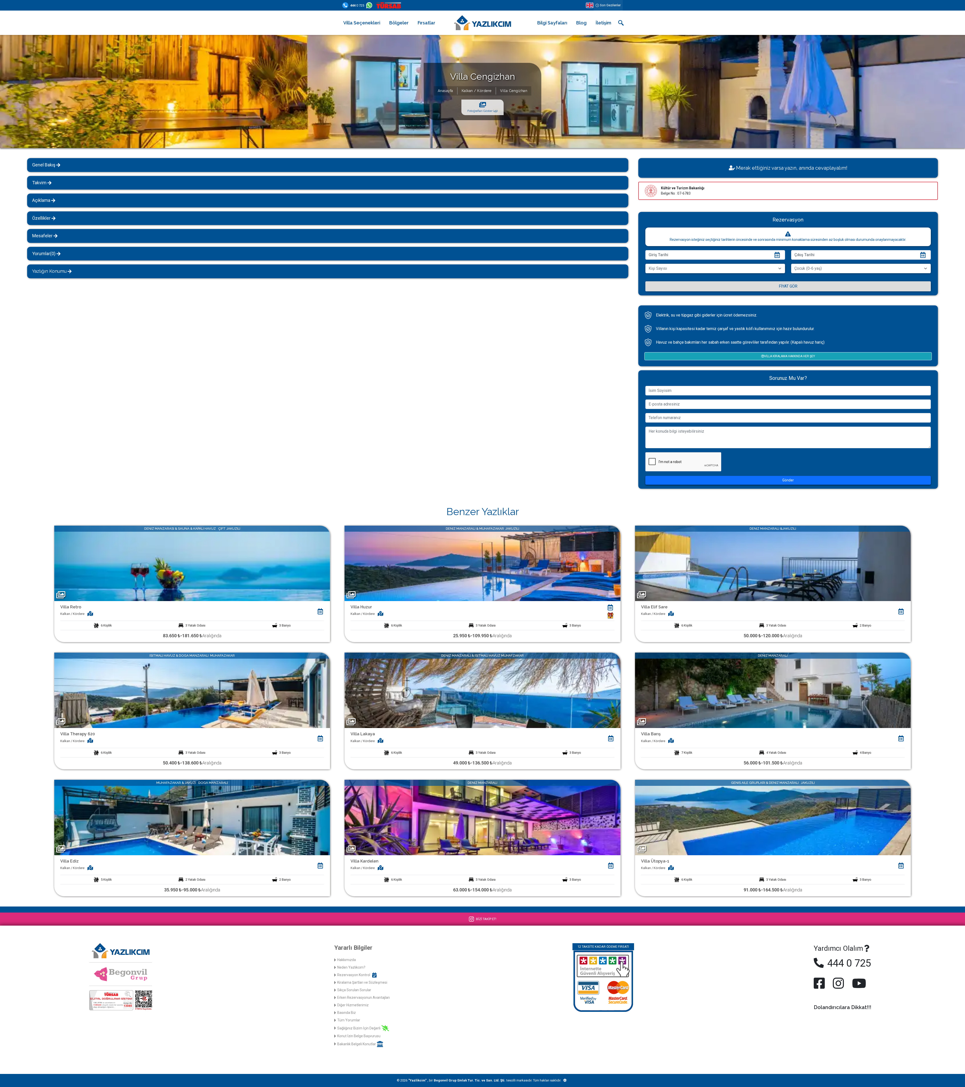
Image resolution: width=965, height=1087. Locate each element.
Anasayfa (445, 91)
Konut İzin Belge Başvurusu (358, 1036)
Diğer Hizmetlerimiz (353, 1005)
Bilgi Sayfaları (552, 22)
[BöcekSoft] (564, 1080)
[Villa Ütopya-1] (773, 817)
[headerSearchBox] (621, 23)
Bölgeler (399, 22)
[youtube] (858, 983)
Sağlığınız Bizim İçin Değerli (358, 1028)
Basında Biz (346, 1013)
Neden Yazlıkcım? (351, 967)
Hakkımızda (346, 960)
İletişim (603, 22)
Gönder (788, 480)
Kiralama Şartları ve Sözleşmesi (362, 982)
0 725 (357, 5)
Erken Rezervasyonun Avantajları (363, 997)
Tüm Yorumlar (348, 1020)
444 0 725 (848, 963)
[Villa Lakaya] (482, 690)
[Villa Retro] (192, 563)
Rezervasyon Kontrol (353, 975)
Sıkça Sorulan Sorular (354, 990)
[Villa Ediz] (192, 817)
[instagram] (838, 983)
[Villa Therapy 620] (192, 690)
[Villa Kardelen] (482, 817)
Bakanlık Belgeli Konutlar (356, 1044)
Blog (581, 22)
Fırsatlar (426, 22)
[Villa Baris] (773, 690)
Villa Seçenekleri (361, 22)
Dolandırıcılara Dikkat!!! (842, 1007)
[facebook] (820, 983)
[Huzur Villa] (482, 563)
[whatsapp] (370, 5)
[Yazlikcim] (482, 22)
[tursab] (389, 5)
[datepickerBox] (320, 611)
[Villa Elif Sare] (773, 563)
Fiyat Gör (788, 286)
